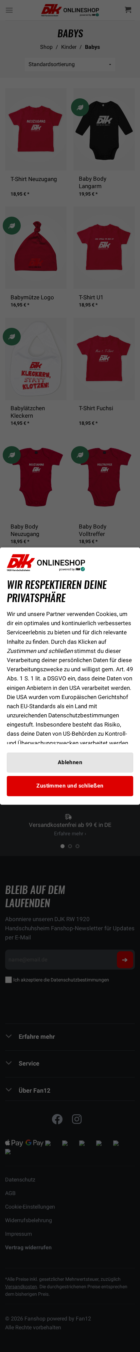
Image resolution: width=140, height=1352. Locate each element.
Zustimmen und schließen (70, 786)
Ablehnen (70, 762)
